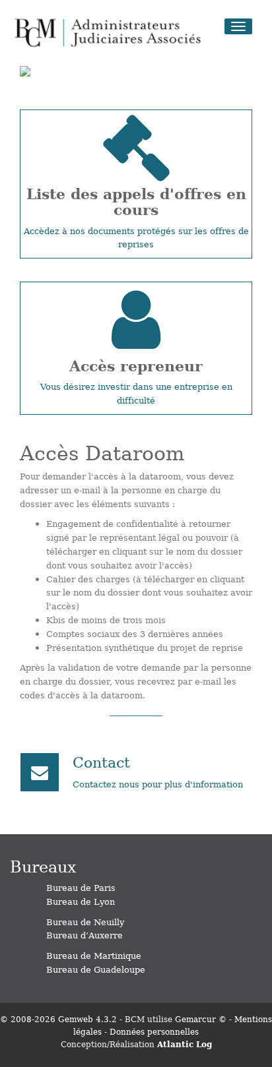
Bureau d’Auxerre (84, 934)
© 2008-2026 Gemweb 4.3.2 (58, 1019)
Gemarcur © (200, 1019)
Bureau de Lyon (80, 901)
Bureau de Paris (81, 887)
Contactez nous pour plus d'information (158, 783)
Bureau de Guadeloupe (95, 969)
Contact (101, 761)
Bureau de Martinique (93, 955)
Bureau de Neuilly (85, 921)
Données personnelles (154, 1031)
